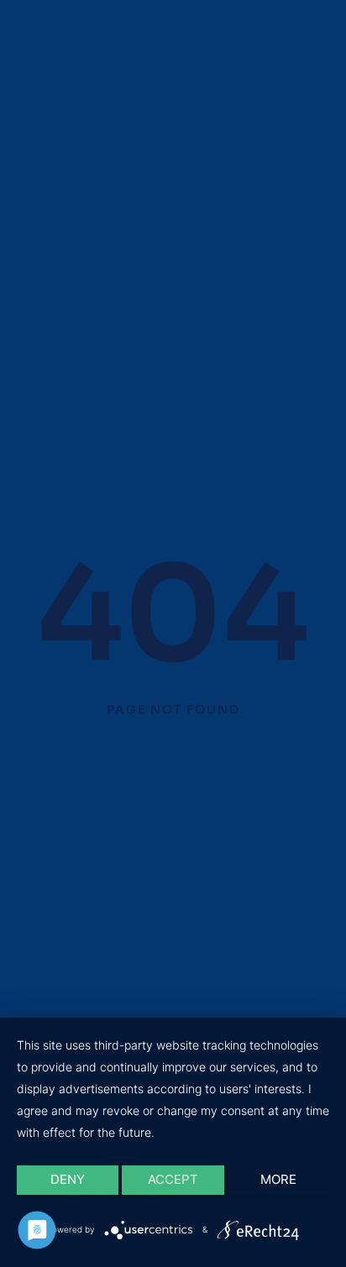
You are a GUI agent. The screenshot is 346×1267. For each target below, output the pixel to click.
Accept (173, 1179)
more (278, 1179)
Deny (67, 1179)
